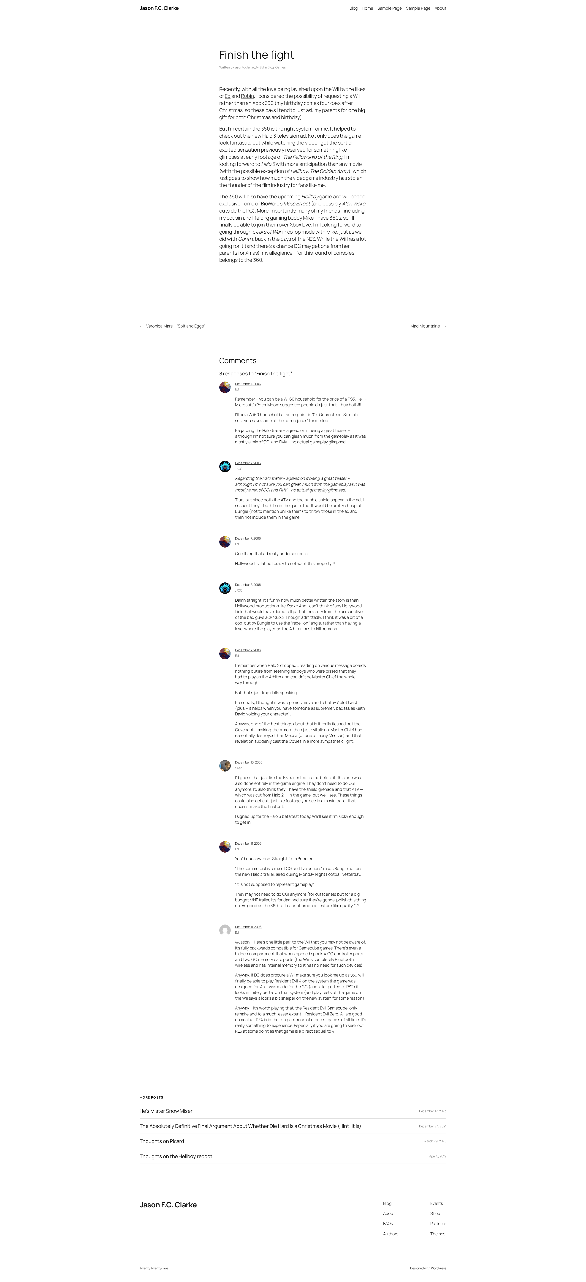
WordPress (438, 1268)
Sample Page (389, 8)
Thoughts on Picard (162, 1141)
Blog (354, 8)
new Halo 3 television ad (279, 135)
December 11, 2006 (248, 843)
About (440, 8)
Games (280, 67)
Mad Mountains (425, 326)
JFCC (239, 468)
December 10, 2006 (249, 762)
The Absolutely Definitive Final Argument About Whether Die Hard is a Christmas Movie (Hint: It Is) (250, 1126)
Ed (228, 96)
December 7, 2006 (248, 384)
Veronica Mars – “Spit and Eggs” (175, 326)
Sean (238, 768)
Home (367, 8)
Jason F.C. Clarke (159, 8)
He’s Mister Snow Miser (166, 1111)
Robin (247, 96)
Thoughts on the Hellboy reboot (176, 1156)
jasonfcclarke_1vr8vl (249, 67)
